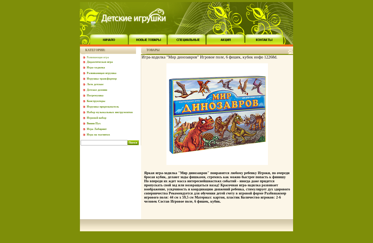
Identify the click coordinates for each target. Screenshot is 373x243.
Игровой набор (96, 117)
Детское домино (97, 89)
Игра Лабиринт (97, 128)
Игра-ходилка (96, 67)
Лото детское (95, 84)
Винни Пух (94, 123)
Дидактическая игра (100, 61)
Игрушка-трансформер (102, 78)
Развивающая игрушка (101, 72)
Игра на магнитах (98, 134)
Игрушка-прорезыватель (103, 106)
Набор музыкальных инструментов (110, 112)
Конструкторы (96, 100)
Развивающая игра (98, 57)
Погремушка (95, 95)
